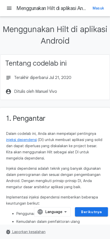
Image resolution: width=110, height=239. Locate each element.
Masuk (98, 8)
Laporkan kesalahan (25, 232)
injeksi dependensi (21, 139)
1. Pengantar (26, 118)
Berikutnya (91, 212)
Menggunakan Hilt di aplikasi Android (55, 8)
